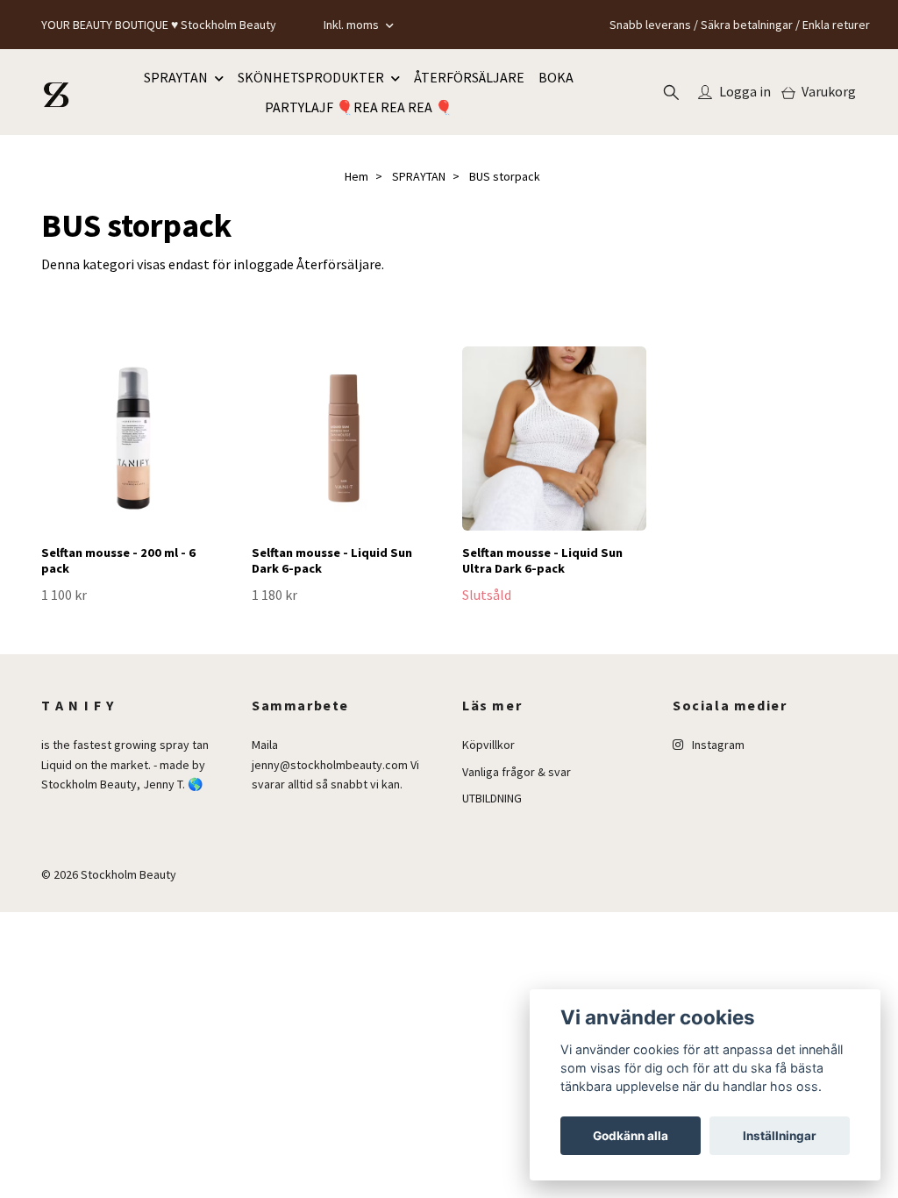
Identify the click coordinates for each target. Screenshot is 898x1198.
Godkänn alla (630, 1136)
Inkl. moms (352, 24)
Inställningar (779, 1136)
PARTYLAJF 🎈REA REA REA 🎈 (359, 107)
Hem (356, 176)
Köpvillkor (488, 744)
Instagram (717, 744)
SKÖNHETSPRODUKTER (311, 77)
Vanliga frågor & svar (516, 772)
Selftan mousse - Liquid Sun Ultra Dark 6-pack (542, 561)
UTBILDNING (492, 798)
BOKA (556, 77)
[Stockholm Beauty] (56, 92)
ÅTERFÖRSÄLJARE (469, 77)
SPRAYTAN (176, 77)
